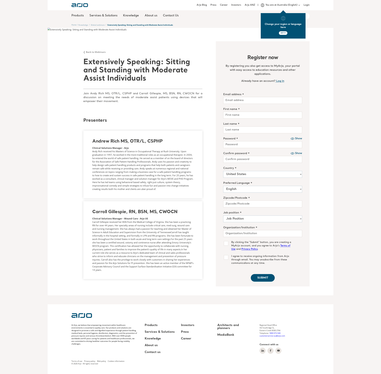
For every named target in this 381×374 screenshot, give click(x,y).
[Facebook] (270, 351)
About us (151, 345)
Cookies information (116, 361)
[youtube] (278, 351)
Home (73, 25)
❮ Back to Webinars (94, 51)
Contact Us (170, 15)
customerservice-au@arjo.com (272, 336)
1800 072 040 (275, 333)
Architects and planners (228, 327)
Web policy (101, 361)
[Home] (79, 5)
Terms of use (76, 361)
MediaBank (225, 334)
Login (307, 5)
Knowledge (83, 25)
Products (151, 325)
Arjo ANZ (250, 5)
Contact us (153, 352)
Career (224, 5)
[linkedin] (263, 351)
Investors (236, 5)
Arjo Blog (202, 5)
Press (213, 5)
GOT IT (283, 33)
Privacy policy (89, 361)
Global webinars (98, 25)
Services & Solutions (160, 332)
